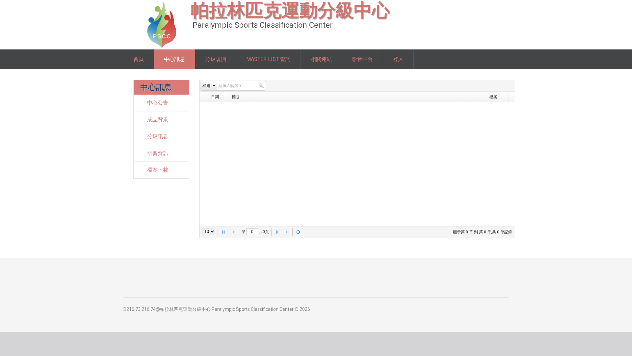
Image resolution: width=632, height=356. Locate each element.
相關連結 (321, 59)
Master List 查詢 (268, 59)
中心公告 (157, 103)
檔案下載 (157, 170)
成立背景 (157, 119)
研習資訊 (157, 153)
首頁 (138, 59)
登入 (398, 59)
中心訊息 (174, 59)
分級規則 (215, 59)
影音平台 (362, 59)
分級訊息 (157, 136)
